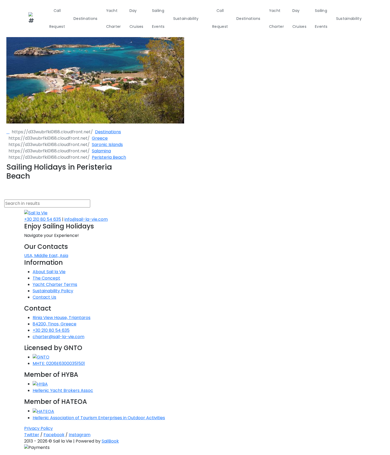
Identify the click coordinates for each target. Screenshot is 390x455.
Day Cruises (136, 18)
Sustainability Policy (53, 291)
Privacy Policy (38, 428)
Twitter (31, 435)
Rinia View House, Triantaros (61, 318)
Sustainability (186, 18)
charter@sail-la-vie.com (58, 337)
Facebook (54, 435)
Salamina (101, 151)
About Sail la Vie (49, 272)
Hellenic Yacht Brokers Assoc (63, 390)
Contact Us (44, 297)
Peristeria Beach (109, 157)
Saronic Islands (107, 145)
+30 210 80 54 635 (42, 219)
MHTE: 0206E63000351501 (59, 363)
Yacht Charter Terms (55, 284)
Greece (100, 138)
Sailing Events (158, 18)
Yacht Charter (113, 18)
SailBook (110, 441)
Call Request (57, 18)
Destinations (85, 18)
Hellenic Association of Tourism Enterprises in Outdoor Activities (99, 418)
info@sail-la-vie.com (86, 219)
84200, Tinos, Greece (54, 324)
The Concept (46, 278)
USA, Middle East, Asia (46, 256)
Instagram (79, 435)
